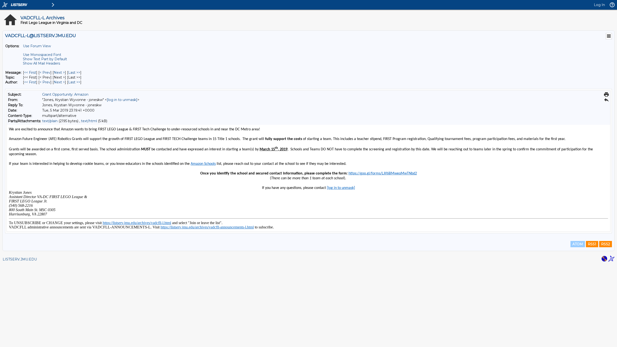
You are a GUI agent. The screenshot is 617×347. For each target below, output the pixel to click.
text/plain (50, 121)
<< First (30, 72)
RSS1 (592, 244)
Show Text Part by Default (45, 59)
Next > (59, 72)
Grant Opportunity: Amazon (65, 94)
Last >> (74, 72)
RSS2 (605, 244)
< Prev (45, 72)
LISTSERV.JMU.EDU (20, 259)
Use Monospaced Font (42, 55)
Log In (599, 5)
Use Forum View (37, 46)
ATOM (577, 244)
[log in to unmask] (122, 100)
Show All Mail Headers (41, 63)
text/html (89, 121)
